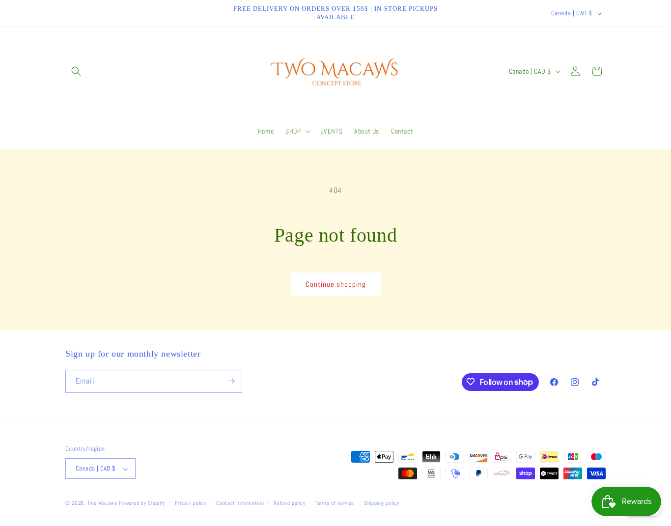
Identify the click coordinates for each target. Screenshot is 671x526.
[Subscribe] (231, 380)
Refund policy (289, 502)
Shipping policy (381, 502)
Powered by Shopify (142, 503)
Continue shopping (336, 284)
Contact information (240, 502)
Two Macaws (102, 503)
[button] (76, 71)
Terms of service (334, 502)
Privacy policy (191, 502)
